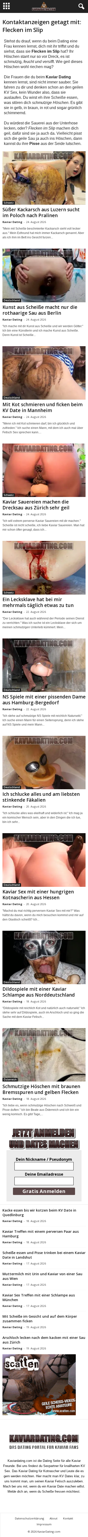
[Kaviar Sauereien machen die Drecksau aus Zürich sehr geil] (44, 470)
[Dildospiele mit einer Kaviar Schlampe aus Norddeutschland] (44, 957)
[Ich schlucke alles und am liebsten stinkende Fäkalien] (44, 762)
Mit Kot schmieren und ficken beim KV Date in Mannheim (42, 407)
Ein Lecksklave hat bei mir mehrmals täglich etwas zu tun (38, 602)
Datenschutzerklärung (29, 1518)
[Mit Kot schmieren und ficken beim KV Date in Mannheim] (44, 373)
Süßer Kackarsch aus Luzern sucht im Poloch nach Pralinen (41, 212)
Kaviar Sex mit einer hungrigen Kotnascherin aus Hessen (38, 895)
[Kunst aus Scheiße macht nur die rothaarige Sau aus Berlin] (44, 275)
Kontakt (68, 1518)
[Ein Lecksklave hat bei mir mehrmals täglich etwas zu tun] (44, 567)
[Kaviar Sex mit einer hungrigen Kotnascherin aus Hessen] (44, 860)
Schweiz (9, 202)
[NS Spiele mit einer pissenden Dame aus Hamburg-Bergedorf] (44, 665)
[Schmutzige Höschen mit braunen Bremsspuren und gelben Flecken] (44, 1055)
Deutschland (12, 300)
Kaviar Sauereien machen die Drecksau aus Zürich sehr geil (35, 505)
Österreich (10, 1079)
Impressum (44, 1524)
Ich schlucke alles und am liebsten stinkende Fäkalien (41, 797)
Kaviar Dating (12, 222)
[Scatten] (44, 1384)
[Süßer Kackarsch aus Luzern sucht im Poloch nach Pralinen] (44, 178)
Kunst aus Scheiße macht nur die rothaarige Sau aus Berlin (39, 310)
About (53, 1518)
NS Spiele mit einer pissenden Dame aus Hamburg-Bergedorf (44, 700)
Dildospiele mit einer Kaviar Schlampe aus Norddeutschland (38, 992)
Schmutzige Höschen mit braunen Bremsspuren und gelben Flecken (41, 1089)
